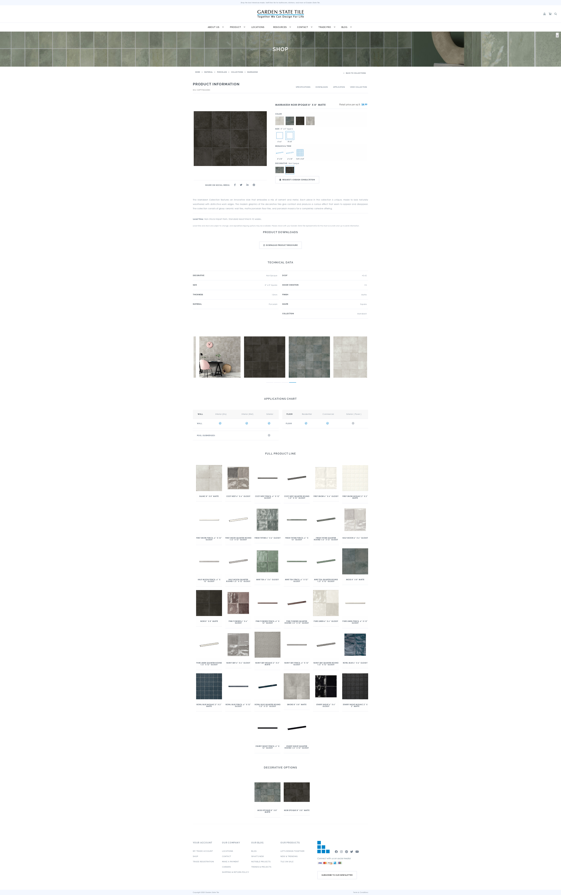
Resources (280, 27)
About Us (213, 27)
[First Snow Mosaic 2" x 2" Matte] (300, 152)
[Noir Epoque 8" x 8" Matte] (289, 135)
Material (208, 72)
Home (197, 72)
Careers (226, 867)
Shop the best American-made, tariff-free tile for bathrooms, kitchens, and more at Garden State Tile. (280, 3)
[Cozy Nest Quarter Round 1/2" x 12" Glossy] (279, 152)
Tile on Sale (287, 862)
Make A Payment (230, 862)
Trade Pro (324, 27)
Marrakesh (252, 72)
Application (339, 87)
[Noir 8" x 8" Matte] (300, 120)
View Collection (358, 87)
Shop (195, 856)
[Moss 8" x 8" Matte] (289, 120)
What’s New (257, 856)
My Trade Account (203, 851)
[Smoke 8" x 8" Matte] (310, 120)
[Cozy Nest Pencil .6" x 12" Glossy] (289, 152)
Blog (344, 27)
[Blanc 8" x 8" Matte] (279, 120)
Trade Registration (203, 862)
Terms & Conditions (360, 892)
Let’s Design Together (292, 851)
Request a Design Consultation (298, 180)
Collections (237, 72)
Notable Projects (261, 862)
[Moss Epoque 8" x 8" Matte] (279, 170)
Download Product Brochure (282, 245)
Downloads (322, 87)
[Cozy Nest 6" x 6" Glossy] (279, 135)
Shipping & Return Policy (235, 872)
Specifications (303, 87)
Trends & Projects (261, 867)
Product (235, 27)
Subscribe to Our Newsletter (337, 875)
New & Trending (289, 856)
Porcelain (222, 72)
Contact (302, 27)
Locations (257, 27)
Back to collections (356, 73)
